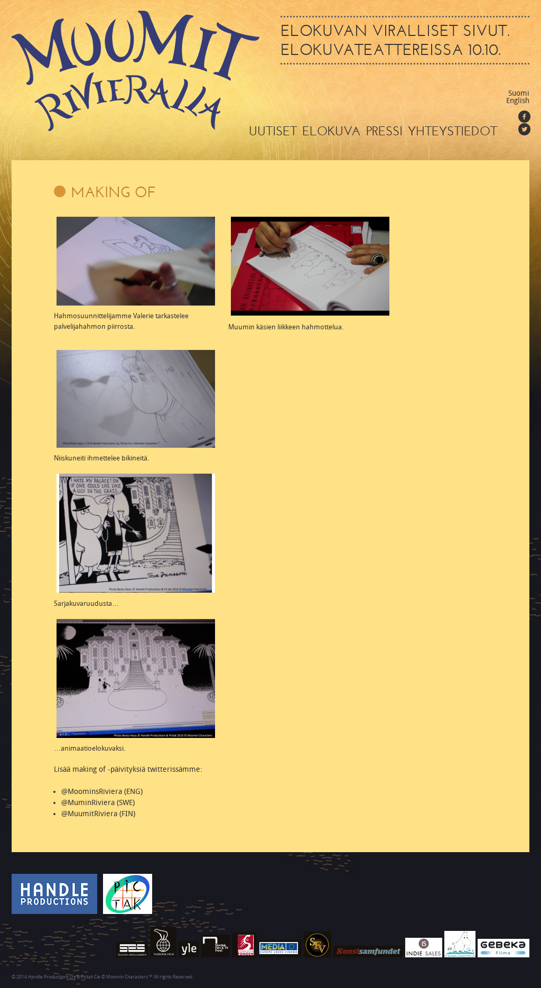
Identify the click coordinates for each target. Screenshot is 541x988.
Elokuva (331, 131)
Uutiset (273, 131)
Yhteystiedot (452, 131)
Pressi (384, 131)
